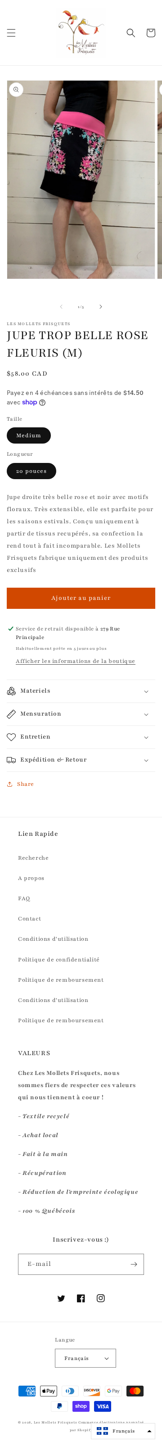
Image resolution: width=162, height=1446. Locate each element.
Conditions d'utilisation (53, 939)
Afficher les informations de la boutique (75, 661)
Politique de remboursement (61, 980)
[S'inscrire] (134, 1264)
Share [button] (25, 784)
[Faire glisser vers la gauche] (61, 307)
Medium (28, 435)
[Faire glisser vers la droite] (101, 307)
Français (76, 1358)
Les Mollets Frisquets (55, 1422)
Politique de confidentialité (59, 959)
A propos (31, 878)
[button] (11, 33)
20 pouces (31, 471)
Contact (29, 918)
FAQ (24, 898)
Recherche (33, 857)
